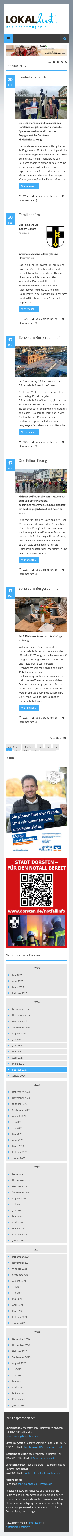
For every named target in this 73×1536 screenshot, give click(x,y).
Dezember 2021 (21, 1256)
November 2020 (21, 1345)
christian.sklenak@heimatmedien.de (43, 1473)
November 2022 (21, 1180)
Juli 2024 (16, 1039)
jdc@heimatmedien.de (42, 1458)
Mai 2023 (17, 1134)
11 (35, 751)
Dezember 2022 (21, 1174)
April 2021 (17, 1305)
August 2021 (19, 1280)
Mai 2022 (17, 1216)
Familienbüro (29, 214)
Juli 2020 (16, 1369)
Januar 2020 (18, 1405)
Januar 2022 (18, 1240)
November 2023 (21, 1098)
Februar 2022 (19, 1234)
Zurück (29, 747)
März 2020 (18, 1393)
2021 (37, 1249)
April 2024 (17, 1057)
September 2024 (21, 1027)
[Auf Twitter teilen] (62, 62)
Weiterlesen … (28, 185)
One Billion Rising (33, 460)
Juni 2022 (17, 1210)
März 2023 (18, 1146)
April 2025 (17, 981)
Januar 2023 (18, 1158)
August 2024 (19, 1033)
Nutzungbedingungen (18, 1526)
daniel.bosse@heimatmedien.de (24, 1436)
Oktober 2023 (19, 1104)
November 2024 (21, 1015)
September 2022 (21, 1192)
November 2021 (21, 1262)
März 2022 (18, 1228)
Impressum (35, 1522)
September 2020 (21, 1357)
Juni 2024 (17, 1045)
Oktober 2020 (19, 1351)
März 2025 (18, 987)
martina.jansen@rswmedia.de (35, 1484)
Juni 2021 (17, 1293)
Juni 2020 (17, 1375)
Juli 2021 (16, 1287)
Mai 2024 (17, 1051)
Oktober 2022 (19, 1186)
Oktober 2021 (19, 1268)
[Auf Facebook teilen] (58, 62)
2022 (37, 1167)
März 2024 (18, 1063)
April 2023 (17, 1140)
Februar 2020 (19, 1399)
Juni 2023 (17, 1128)
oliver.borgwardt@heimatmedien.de (43, 1447)
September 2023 (21, 1110)
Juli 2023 (16, 1122)
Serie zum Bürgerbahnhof (39, 337)
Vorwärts (48, 751)
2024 (37, 1002)
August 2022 (19, 1198)
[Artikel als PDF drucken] (54, 62)
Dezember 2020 (21, 1339)
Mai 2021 (17, 1299)
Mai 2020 (17, 1381)
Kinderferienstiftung (35, 77)
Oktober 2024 (19, 1021)
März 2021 (18, 1311)
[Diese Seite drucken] (50, 62)
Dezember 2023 (21, 1092)
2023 (37, 1084)
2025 (37, 968)
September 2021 (21, 1274)
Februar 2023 (19, 1152)
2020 (37, 1332)
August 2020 (19, 1363)
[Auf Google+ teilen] (66, 62)
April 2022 (17, 1222)
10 (25, 751)
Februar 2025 (19, 993)
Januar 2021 (18, 1323)
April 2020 (17, 1387)
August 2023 (19, 1116)
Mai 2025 (17, 975)
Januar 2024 (18, 1075)
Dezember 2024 (21, 1009)
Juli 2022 (16, 1204)
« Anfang (13, 747)
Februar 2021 (19, 1317)
